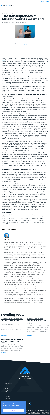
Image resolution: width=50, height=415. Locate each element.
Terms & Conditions (9, 400)
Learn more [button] (6, 407)
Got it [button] (13, 410)
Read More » (4, 335)
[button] (5, 22)
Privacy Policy (8, 398)
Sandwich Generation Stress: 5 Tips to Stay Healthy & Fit (12, 319)
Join (5, 381)
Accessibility (7, 396)
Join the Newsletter (9, 385)
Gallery (6, 390)
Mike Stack (8, 240)
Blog (6, 391)
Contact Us (7, 394)
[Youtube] (29, 403)
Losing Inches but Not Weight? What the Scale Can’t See (12, 340)
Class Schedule (8, 383)
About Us (7, 388)
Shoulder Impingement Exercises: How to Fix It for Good (36, 320)
